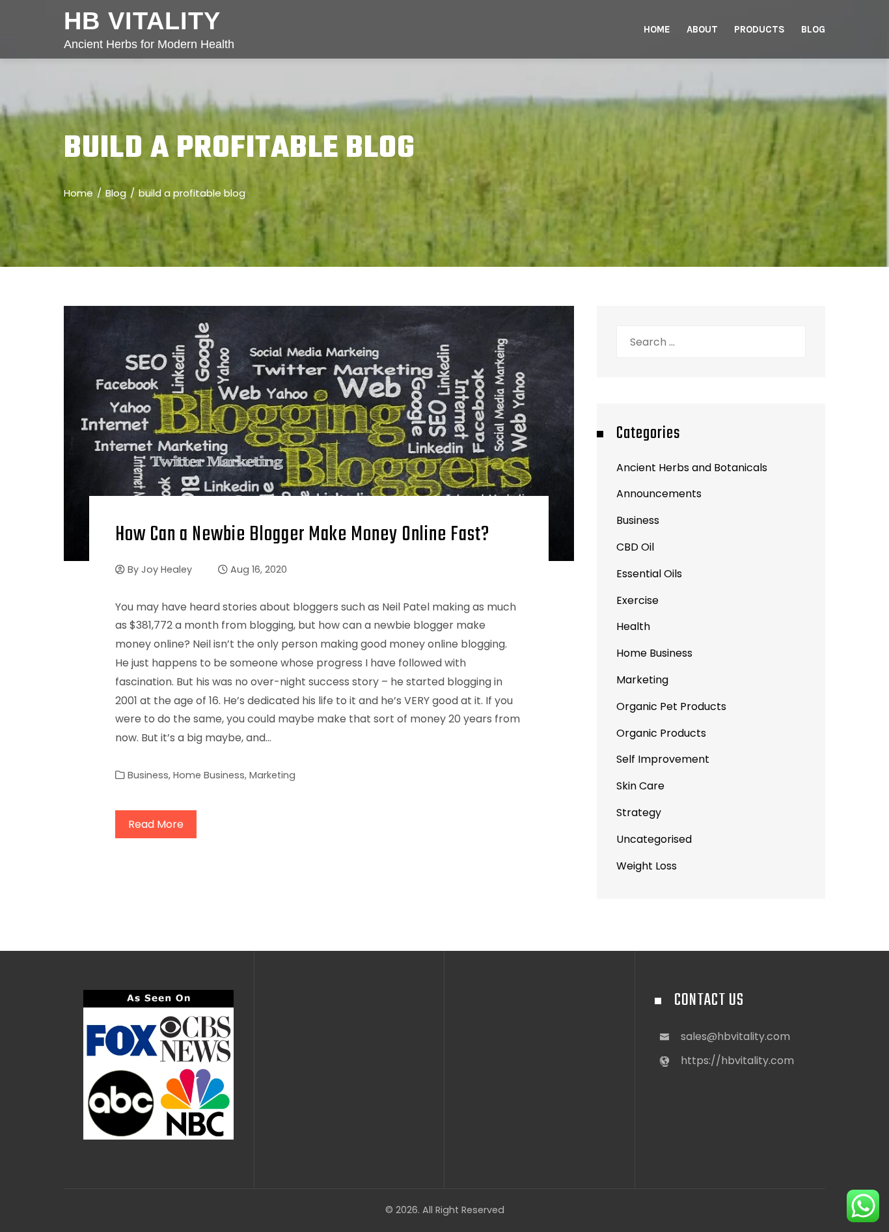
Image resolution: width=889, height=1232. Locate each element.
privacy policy (467, 917)
